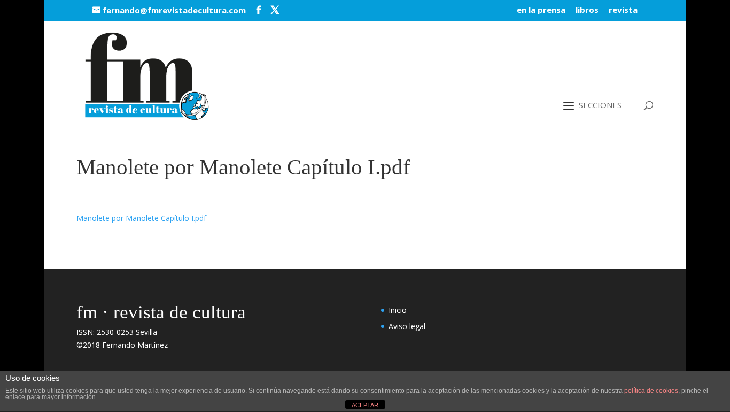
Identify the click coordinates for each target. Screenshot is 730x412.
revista (623, 10)
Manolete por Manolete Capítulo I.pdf (141, 218)
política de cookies (651, 390)
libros (587, 10)
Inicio (398, 310)
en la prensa (541, 10)
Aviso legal (407, 326)
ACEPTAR (365, 405)
